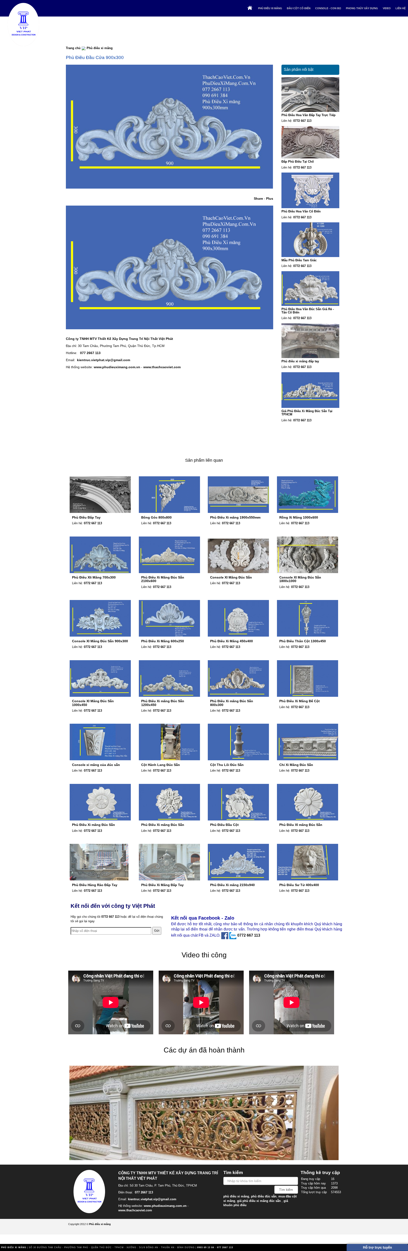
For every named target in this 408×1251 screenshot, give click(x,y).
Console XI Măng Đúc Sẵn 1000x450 (93, 702)
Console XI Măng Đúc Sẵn (231, 577)
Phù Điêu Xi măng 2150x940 (232, 885)
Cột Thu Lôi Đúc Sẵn (227, 765)
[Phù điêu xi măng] (23, 23)
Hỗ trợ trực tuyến (377, 1247)
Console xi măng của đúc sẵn (96, 765)
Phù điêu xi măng (270, 8)
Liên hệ (400, 8)
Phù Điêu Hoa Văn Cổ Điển (301, 211)
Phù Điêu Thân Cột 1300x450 (302, 641)
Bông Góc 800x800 (156, 517)
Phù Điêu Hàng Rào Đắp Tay (94, 885)
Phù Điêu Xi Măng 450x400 (231, 641)
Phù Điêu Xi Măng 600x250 (162, 641)
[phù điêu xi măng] (91, 1190)
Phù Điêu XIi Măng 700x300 (94, 577)
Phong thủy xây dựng (362, 8)
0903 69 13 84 (205, 1247)
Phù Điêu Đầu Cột (224, 825)
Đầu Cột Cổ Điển (298, 8)
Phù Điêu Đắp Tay (86, 517)
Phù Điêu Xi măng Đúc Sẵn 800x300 (231, 702)
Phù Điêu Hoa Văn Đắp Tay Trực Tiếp (308, 115)
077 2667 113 (90, 353)
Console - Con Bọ (328, 8)
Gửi (156, 930)
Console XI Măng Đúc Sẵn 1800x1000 (300, 579)
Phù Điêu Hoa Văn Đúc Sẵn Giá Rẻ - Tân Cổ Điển (307, 310)
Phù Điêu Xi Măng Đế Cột (299, 701)
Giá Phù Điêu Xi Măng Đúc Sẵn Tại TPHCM (306, 412)
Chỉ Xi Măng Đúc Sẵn (296, 765)
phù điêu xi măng (236, 1196)
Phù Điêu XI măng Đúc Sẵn (300, 825)
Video (387, 8)
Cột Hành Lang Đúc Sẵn (160, 765)
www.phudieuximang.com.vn (117, 367)
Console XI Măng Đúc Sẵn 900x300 (100, 641)
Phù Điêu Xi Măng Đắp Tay (162, 885)
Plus (269, 198)
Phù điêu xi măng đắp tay (300, 361)
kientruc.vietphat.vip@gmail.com (103, 360)
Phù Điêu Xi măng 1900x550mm (235, 517)
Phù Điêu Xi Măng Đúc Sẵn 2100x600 (162, 579)
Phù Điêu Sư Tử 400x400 (299, 885)
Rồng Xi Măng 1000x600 (298, 517)
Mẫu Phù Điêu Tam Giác (299, 260)
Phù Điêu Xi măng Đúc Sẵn (93, 825)
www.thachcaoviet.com (162, 367)
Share (258, 198)
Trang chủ (73, 48)
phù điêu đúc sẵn (263, 1196)
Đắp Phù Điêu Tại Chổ (297, 161)
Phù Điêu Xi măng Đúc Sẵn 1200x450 (162, 702)
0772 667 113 (302, 121)
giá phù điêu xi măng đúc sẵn (259, 1201)
